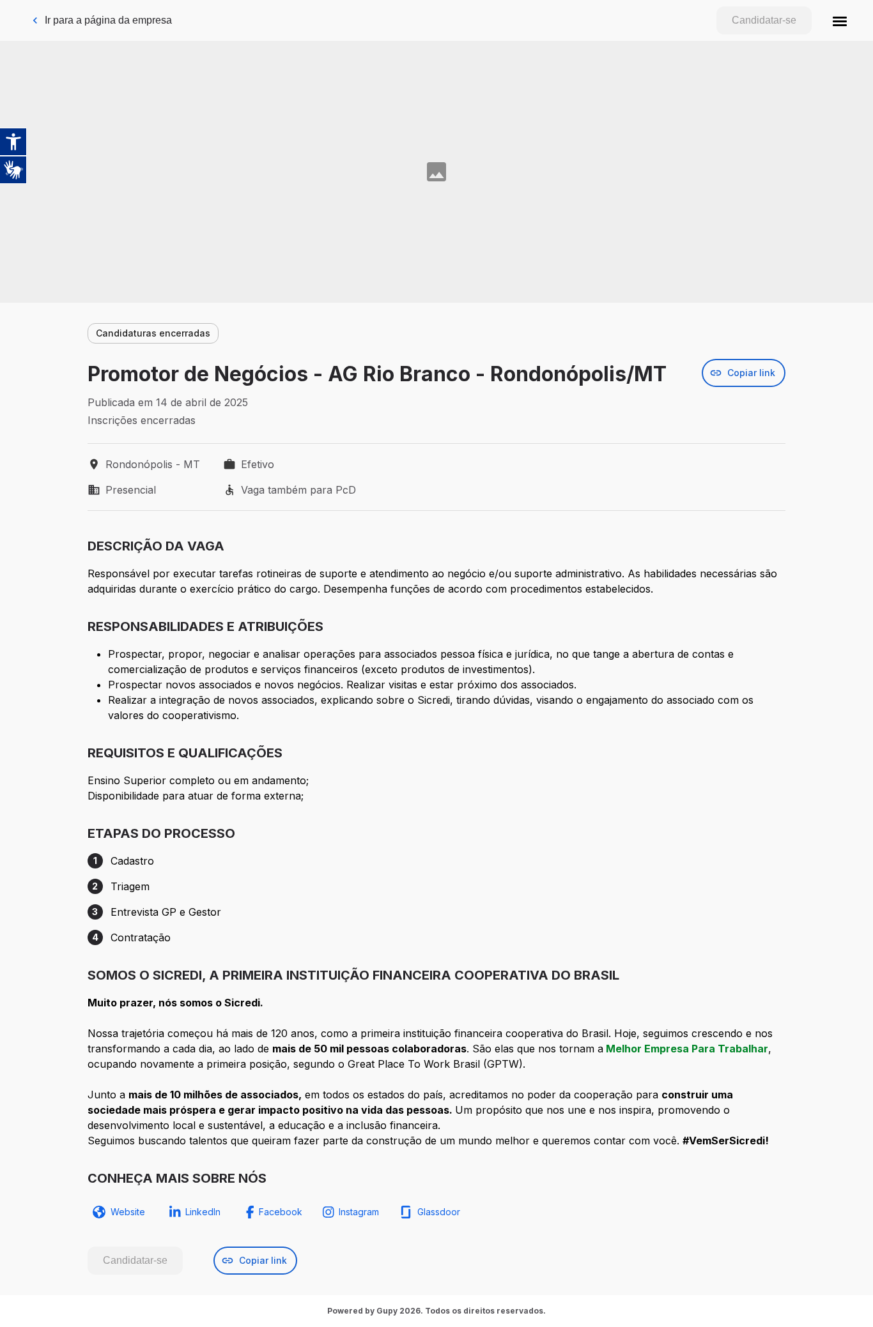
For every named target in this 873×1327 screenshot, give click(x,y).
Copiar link (751, 372)
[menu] (840, 20)
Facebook (280, 1211)
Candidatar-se (764, 20)
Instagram (359, 1211)
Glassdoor (438, 1211)
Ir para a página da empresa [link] (108, 20)
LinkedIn (202, 1211)
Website (128, 1211)
